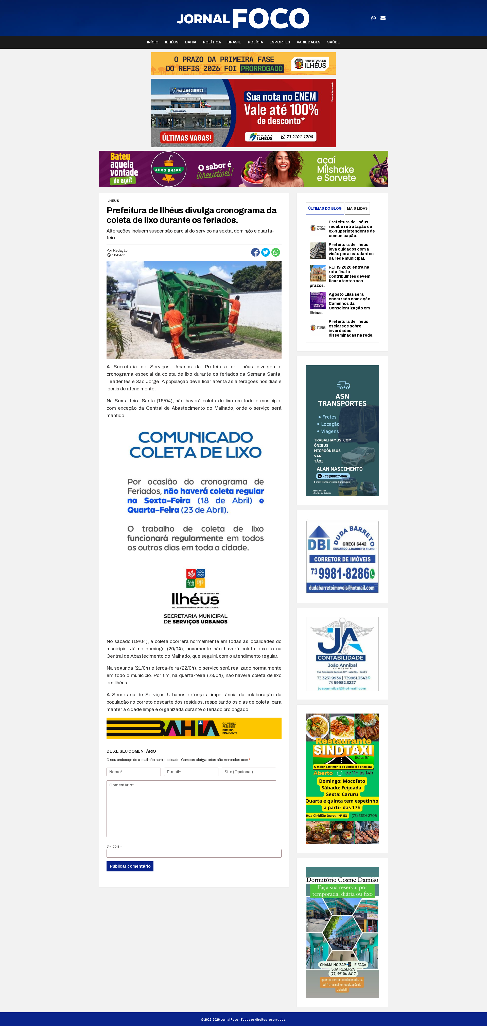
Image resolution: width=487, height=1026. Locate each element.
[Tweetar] (265, 252)
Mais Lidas (357, 208)
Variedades (309, 42)
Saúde (333, 42)
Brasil (234, 42)
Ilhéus (172, 42)
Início (153, 42)
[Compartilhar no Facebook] (255, 252)
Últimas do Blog (325, 208)
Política (212, 42)
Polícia (255, 42)
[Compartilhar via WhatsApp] (275, 252)
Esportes (280, 42)
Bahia (191, 42)
